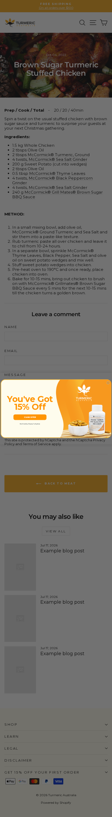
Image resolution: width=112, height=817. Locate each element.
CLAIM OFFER (30, 417)
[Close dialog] (108, 383)
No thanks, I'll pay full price (30, 424)
